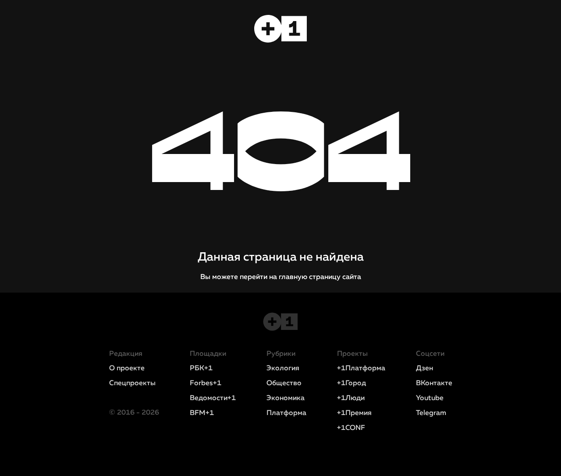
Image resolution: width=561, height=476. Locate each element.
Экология (282, 368)
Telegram (431, 413)
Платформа (286, 413)
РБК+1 (201, 368)
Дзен (424, 368)
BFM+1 (202, 413)
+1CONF (351, 428)
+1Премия (354, 413)
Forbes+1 (205, 383)
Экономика (285, 398)
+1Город (351, 383)
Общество (284, 383)
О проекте (127, 368)
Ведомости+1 (213, 398)
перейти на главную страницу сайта (300, 277)
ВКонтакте (434, 383)
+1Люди (351, 398)
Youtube (430, 398)
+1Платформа (361, 368)
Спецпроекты (132, 383)
